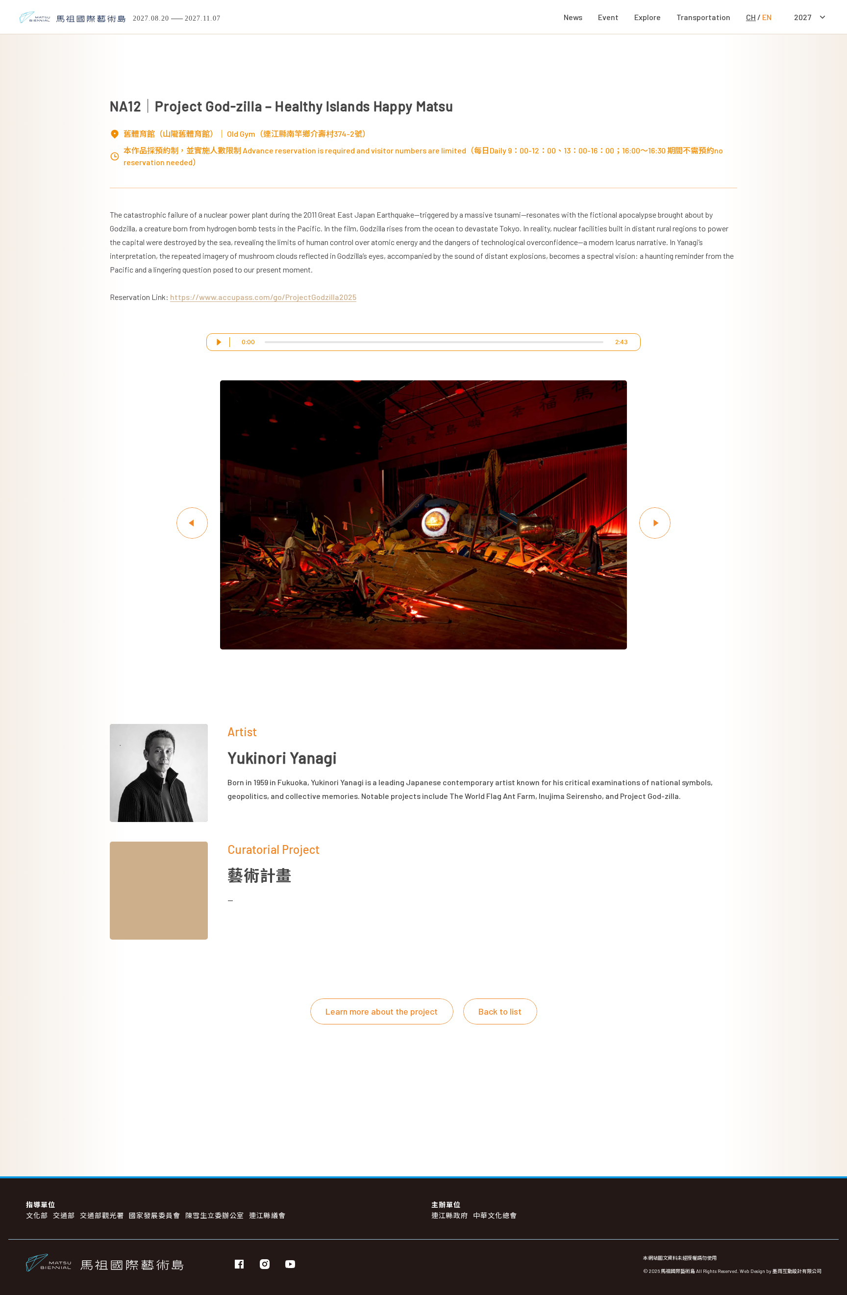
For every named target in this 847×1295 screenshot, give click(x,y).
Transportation (703, 17)
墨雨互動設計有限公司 (797, 1271)
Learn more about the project (381, 1011)
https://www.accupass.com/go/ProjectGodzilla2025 (263, 296)
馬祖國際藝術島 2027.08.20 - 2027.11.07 (177, 18)
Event (608, 17)
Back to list (500, 1011)
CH (751, 17)
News (573, 17)
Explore (647, 17)
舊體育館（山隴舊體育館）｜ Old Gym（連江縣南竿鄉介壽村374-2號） (247, 133)
